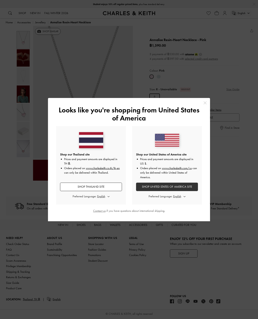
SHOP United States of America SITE (167, 186)
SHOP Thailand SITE (91, 186)
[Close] (205, 103)
